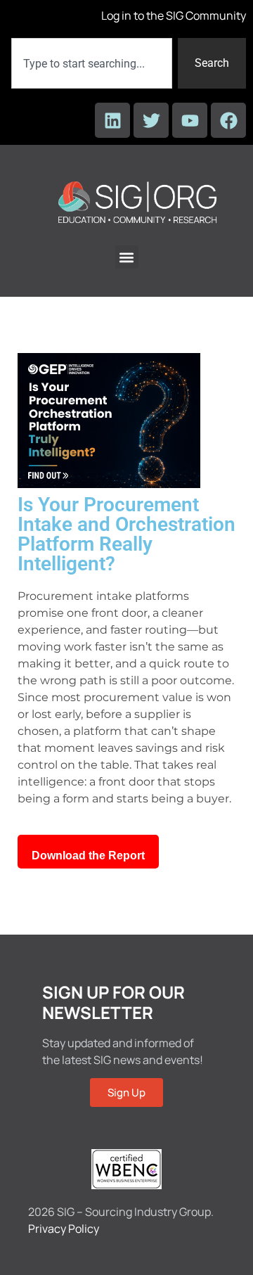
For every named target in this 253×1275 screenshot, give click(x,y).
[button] (126, 257)
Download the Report (88, 855)
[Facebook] (228, 120)
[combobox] (91, 63)
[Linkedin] (112, 120)
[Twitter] (151, 120)
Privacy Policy (63, 1228)
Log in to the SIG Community (173, 15)
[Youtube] (189, 120)
